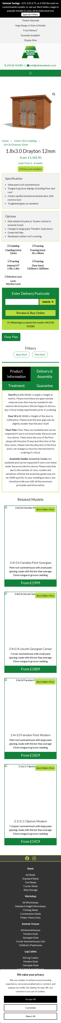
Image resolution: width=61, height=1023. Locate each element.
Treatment (16, 386)
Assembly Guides (38, 458)
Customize (30, 1007)
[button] (54, 94)
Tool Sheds (30, 882)
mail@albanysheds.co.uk (42, 65)
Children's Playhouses (30, 945)
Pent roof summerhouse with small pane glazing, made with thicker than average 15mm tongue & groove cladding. (31, 542)
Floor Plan (11, 337)
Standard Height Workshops (30, 906)
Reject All (30, 1016)
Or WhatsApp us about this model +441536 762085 (30, 324)
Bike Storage (31, 889)
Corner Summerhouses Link (30, 941)
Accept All (30, 999)
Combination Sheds (30, 913)
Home (5, 140)
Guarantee (45, 386)
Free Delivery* (30, 30)
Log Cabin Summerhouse (30, 968)
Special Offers (30, 14)
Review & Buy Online (30, 313)
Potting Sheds (30, 909)
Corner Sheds (30, 886)
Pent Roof (40, 354)
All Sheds (30, 874)
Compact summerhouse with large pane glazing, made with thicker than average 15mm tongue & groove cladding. (31, 801)
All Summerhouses (30, 929)
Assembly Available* (30, 35)
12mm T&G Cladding (25, 140)
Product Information (16, 374)
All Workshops (30, 902)
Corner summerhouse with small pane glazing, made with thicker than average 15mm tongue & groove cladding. (31, 628)
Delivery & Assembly (45, 374)
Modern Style (30, 933)
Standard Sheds (30, 878)
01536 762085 (15, 65)
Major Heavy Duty (30, 917)
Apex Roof (21, 354)
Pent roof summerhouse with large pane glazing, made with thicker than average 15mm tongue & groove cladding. (31, 714)
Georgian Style (30, 937)
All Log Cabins (30, 957)
